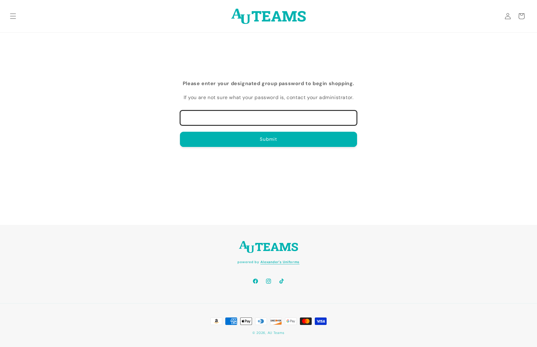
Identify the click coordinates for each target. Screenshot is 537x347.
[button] (13, 16)
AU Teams (276, 333)
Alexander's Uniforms (280, 262)
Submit (268, 139)
